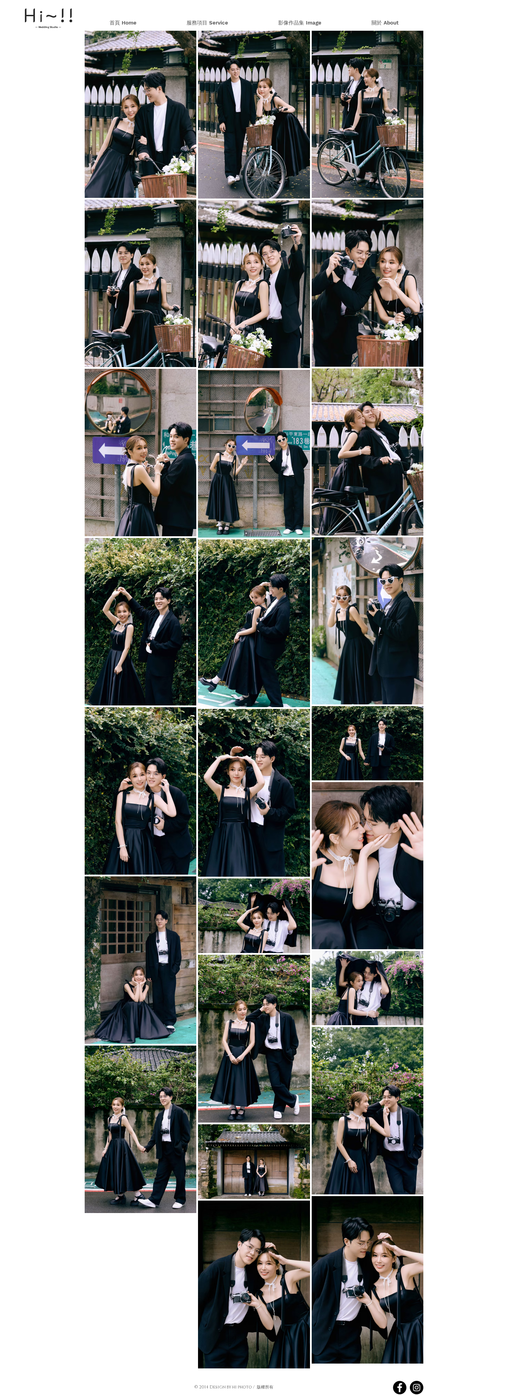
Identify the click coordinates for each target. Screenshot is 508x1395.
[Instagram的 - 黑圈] (416, 1387)
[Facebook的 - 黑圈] (399, 1387)
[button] (299, 22)
